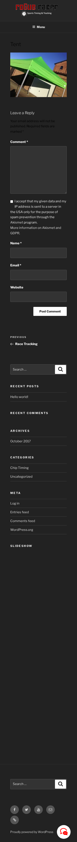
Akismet (16, 222)
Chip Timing (19, 468)
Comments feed (22, 521)
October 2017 (20, 441)
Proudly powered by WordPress (31, 832)
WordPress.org (21, 530)
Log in (14, 503)
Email (15, 265)
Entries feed (19, 512)
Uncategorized (21, 477)
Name (16, 243)
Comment (19, 142)
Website (16, 287)
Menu (41, 27)
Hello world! (19, 397)
